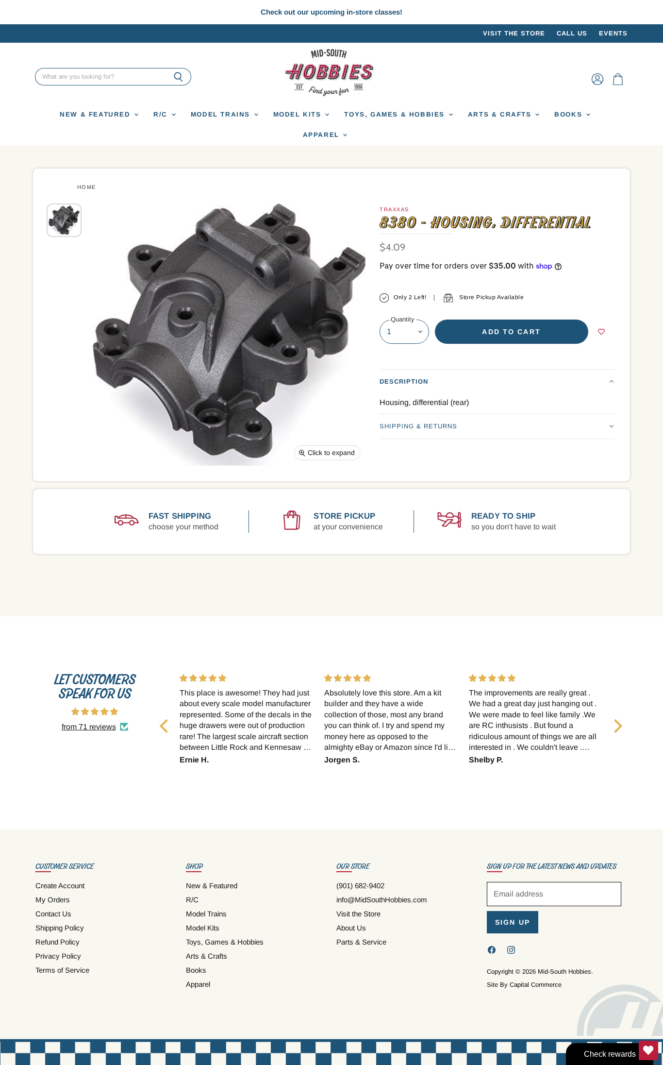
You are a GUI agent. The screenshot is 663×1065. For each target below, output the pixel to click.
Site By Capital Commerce (524, 984)
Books (569, 114)
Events (613, 33)
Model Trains (222, 114)
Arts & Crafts (501, 114)
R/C (161, 114)
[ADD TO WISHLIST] (601, 331)
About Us (351, 928)
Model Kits (298, 114)
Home (86, 187)
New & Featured (96, 114)
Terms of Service (62, 970)
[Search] (178, 77)
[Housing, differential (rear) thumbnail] (64, 220)
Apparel (322, 134)
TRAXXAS (394, 209)
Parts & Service (361, 942)
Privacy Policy (58, 956)
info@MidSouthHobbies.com (381, 900)
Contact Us (53, 914)
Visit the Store (514, 33)
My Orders (52, 900)
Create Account (59, 885)
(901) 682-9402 (360, 885)
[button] (497, 381)
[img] (94, 711)
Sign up (512, 922)
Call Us (572, 33)
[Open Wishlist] (648, 1050)
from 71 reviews (89, 727)
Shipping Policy (59, 928)
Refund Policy (57, 942)
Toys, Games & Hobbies (395, 114)
